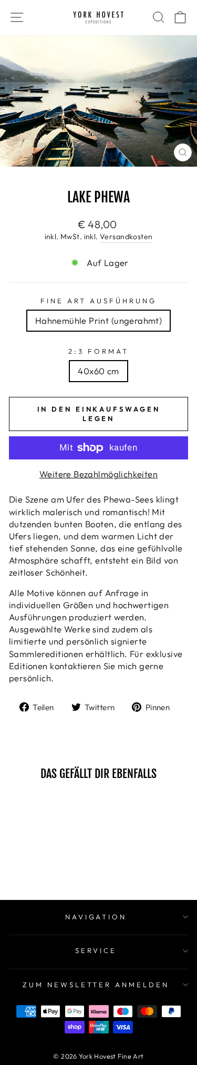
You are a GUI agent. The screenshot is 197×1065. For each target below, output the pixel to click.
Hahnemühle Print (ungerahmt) (98, 320)
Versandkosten (126, 236)
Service (96, 950)
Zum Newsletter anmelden (96, 984)
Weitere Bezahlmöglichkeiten (98, 473)
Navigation (96, 917)
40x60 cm (98, 370)
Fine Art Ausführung (98, 300)
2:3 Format (98, 351)
